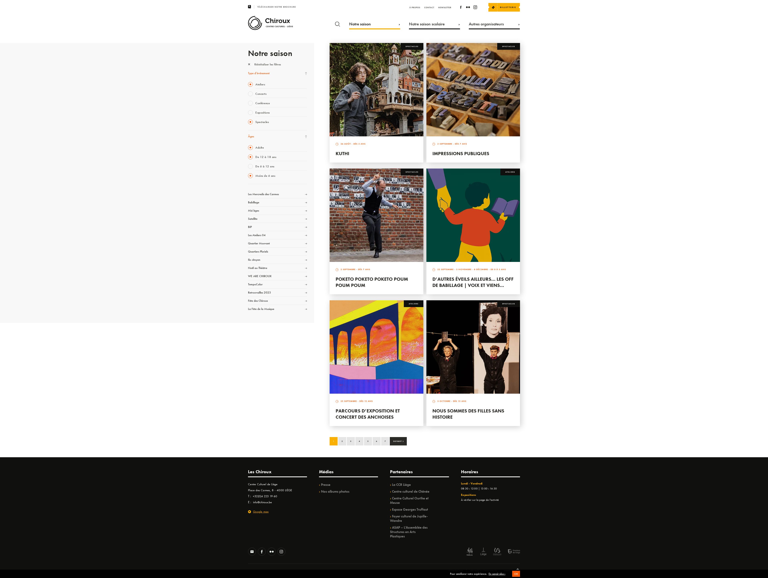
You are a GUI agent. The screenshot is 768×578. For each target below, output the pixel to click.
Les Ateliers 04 (257, 235)
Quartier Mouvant (259, 243)
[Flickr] (468, 8)
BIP (250, 227)
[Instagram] (475, 8)
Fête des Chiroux (258, 301)
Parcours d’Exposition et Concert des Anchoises (368, 414)
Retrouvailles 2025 (259, 292)
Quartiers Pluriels (258, 252)
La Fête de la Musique (261, 309)
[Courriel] (252, 552)
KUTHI (342, 153)
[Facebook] (461, 8)
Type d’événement (259, 73)
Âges (251, 136)
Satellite (252, 219)
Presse (325, 484)
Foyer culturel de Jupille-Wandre (409, 518)
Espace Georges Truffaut (410, 509)
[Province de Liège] (511, 552)
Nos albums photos (335, 491)
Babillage (253, 202)
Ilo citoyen (254, 260)
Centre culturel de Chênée (410, 491)
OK (516, 574)
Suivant (398, 441)
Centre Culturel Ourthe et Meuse (409, 500)
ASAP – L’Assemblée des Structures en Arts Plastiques (409, 531)
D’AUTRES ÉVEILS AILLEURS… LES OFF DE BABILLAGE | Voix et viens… (473, 282)
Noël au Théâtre (257, 268)
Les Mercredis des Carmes (263, 194)
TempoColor (255, 284)
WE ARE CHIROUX (259, 276)
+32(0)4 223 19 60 (265, 496)
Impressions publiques (460, 153)
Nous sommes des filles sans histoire (468, 414)
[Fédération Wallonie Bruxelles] (497, 552)
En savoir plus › (497, 573)
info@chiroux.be (262, 502)
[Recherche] (337, 23)
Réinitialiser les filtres (267, 64)
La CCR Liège (401, 484)
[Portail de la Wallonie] (470, 552)
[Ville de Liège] (483, 552)
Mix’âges (253, 211)
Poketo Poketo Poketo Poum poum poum (372, 282)
